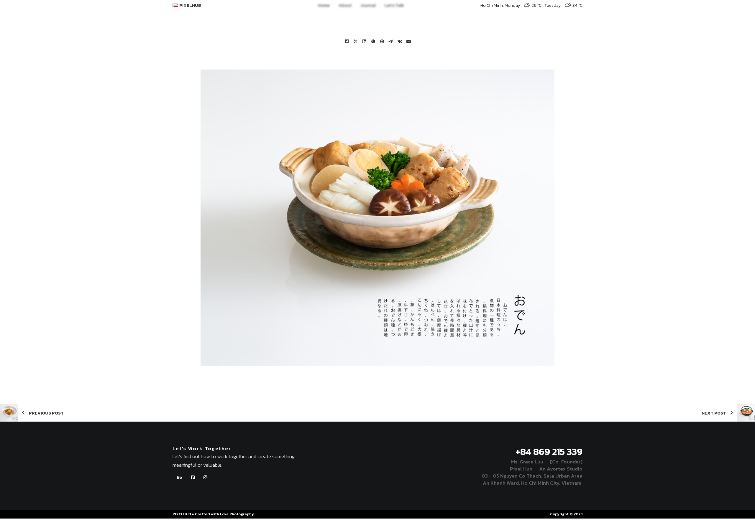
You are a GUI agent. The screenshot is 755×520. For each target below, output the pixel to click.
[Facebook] (346, 41)
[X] (355, 41)
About (345, 5)
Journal (368, 5)
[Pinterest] (382, 41)
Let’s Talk (394, 5)
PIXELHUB (190, 5)
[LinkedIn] (364, 41)
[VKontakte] (399, 41)
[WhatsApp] (373, 41)
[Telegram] (390, 41)
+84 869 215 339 (549, 452)
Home (324, 5)
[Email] (408, 41)
